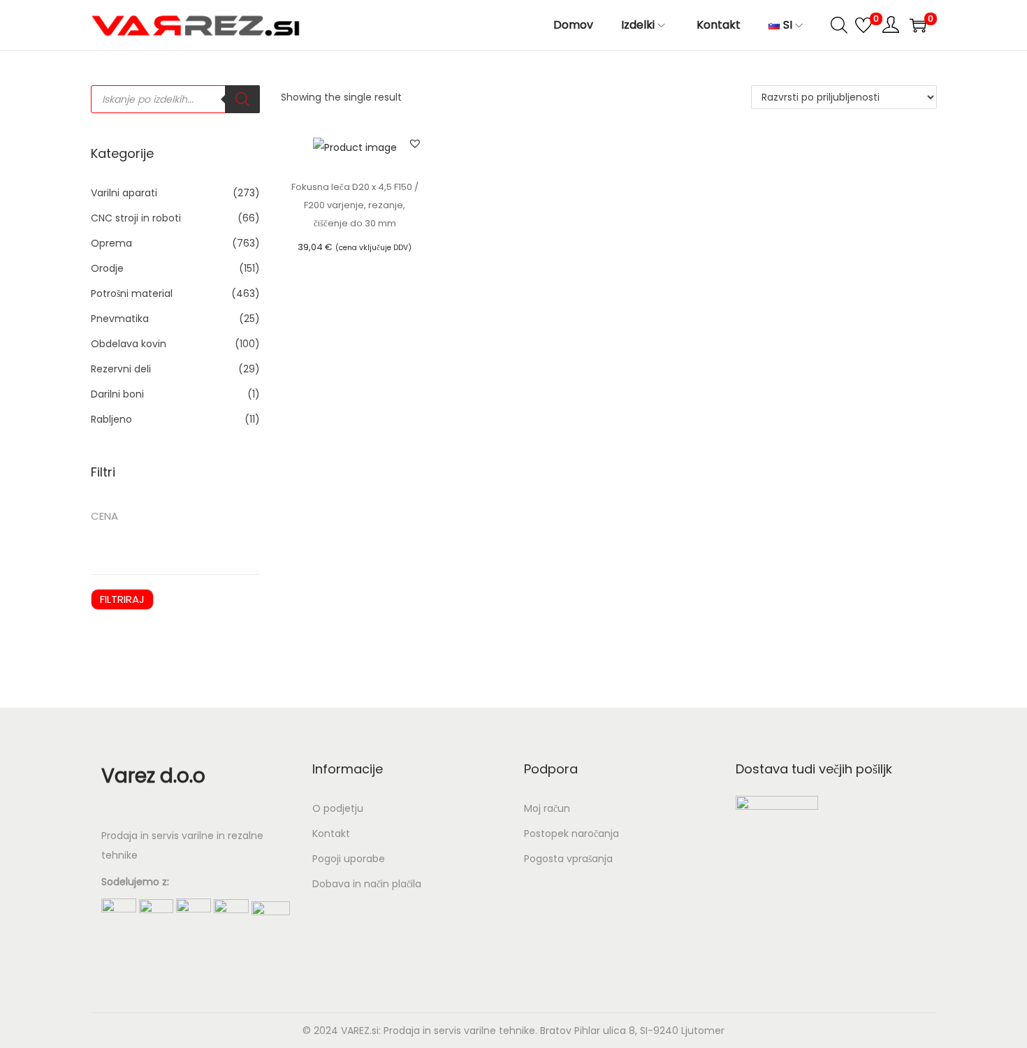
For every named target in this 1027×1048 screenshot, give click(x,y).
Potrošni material (132, 293)
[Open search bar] (839, 24)
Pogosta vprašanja (568, 859)
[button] (415, 143)
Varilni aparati (124, 193)
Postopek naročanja (571, 833)
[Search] (242, 99)
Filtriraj (122, 599)
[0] (863, 25)
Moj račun (547, 808)
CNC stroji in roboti (136, 218)
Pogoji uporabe (348, 859)
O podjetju (337, 808)
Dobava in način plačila (366, 884)
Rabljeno (111, 419)
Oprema (111, 243)
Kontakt (331, 833)
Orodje (107, 268)
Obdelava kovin (128, 344)
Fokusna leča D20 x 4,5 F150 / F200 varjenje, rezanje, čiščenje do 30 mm (354, 205)
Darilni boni (117, 394)
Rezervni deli (121, 369)
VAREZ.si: (361, 1031)
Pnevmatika (120, 319)
